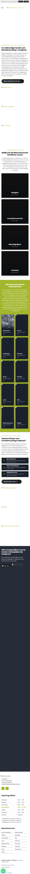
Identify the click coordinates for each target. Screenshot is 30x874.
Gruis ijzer (17, 846)
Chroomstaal (18, 849)
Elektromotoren (5, 843)
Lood (2, 840)
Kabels (3, 852)
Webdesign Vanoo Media (7, 865)
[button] (3, 871)
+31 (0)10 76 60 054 (6, 782)
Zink (16, 837)
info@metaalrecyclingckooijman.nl (10, 784)
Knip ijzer (3, 846)
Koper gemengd (18, 832)
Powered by (6, 872)
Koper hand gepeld (5, 832)
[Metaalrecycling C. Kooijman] (15, 8)
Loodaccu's (17, 840)
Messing (3, 835)
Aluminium (17, 835)
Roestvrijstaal (4, 837)
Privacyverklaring (5, 867)
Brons (2, 849)
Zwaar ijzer (17, 843)
